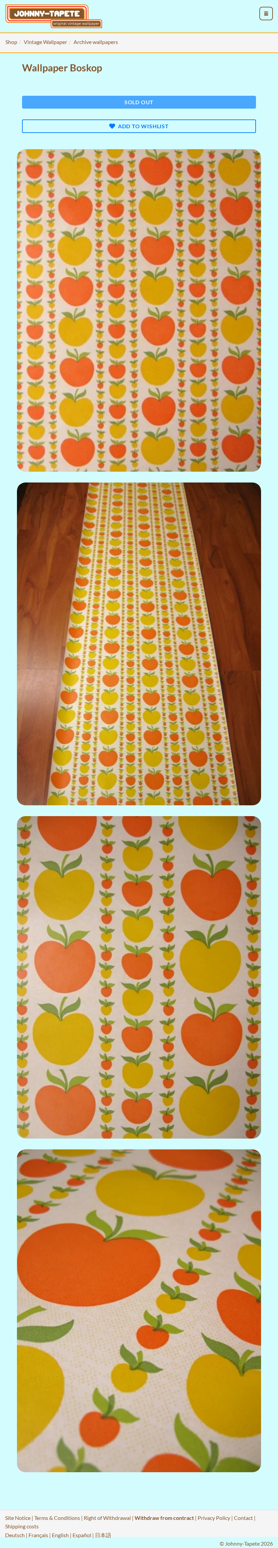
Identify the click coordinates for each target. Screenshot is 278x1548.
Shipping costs (22, 1526)
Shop (11, 42)
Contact (243, 1518)
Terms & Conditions (57, 1518)
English (60, 1535)
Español (82, 1535)
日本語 (103, 1535)
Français (38, 1535)
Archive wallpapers (96, 42)
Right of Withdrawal (107, 1518)
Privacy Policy (214, 1518)
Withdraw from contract (164, 1518)
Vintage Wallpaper (45, 42)
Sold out (139, 102)
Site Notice (18, 1518)
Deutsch (15, 1535)
